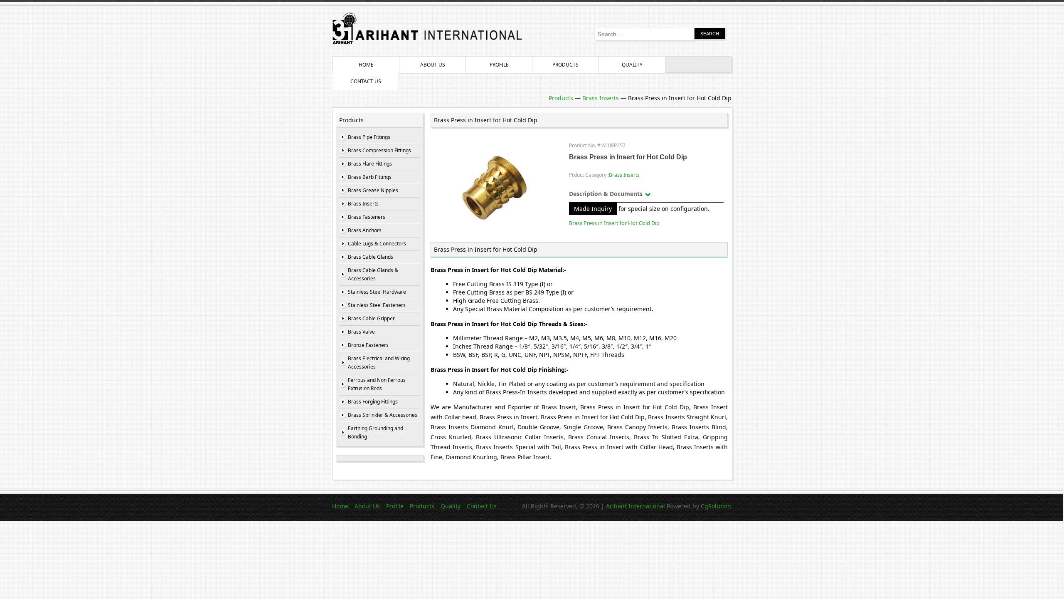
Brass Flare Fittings (370, 163)
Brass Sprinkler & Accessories (382, 414)
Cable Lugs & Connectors (377, 243)
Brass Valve (361, 331)
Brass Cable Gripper (371, 318)
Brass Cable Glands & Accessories (373, 274)
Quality (632, 64)
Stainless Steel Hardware (377, 291)
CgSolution (716, 506)
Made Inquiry (593, 209)
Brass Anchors (365, 230)
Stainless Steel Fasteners (377, 305)
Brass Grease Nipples (373, 190)
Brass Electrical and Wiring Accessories (379, 362)
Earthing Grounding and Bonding (375, 432)
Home (366, 64)
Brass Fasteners (366, 216)
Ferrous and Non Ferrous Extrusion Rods (377, 384)
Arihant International (636, 506)
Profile (499, 64)
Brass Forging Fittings (373, 401)
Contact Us (365, 81)
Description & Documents (606, 194)
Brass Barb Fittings (370, 177)
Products (565, 64)
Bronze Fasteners (368, 345)
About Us (432, 64)
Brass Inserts (600, 98)
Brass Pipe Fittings (369, 137)
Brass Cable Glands (370, 256)
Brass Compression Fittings (379, 150)
